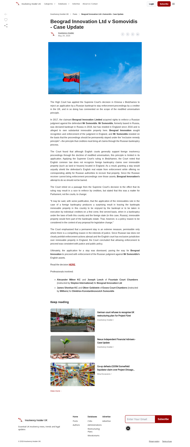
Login (151, 4)
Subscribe (164, 4)
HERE (72, 264)
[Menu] (173, 3)
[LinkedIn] (128, 428)
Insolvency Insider (66, 33)
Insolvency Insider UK (59, 14)
